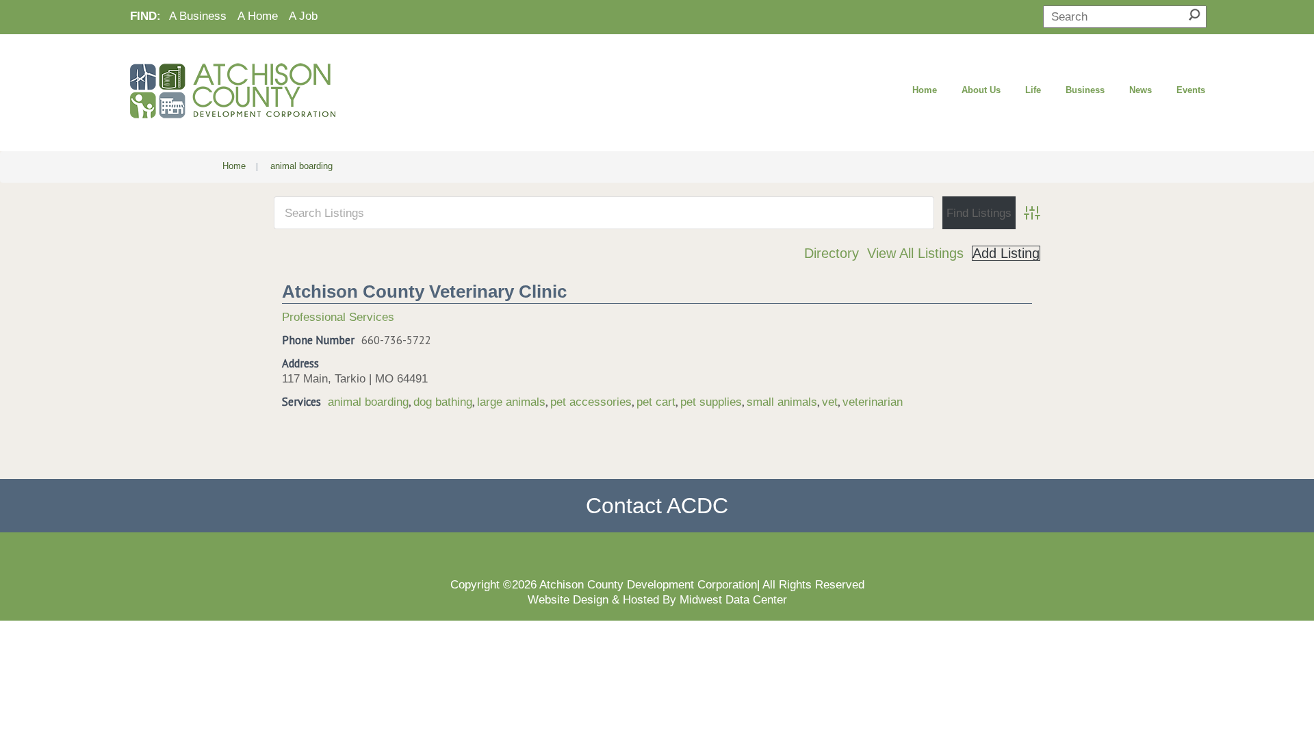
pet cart (655, 402)
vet (830, 402)
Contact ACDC (657, 505)
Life (1033, 90)
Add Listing (1006, 253)
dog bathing (442, 402)
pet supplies (711, 402)
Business (1085, 90)
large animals (511, 402)
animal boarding (368, 402)
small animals (782, 402)
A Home (257, 16)
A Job (303, 16)
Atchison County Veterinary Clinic (424, 291)
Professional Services (338, 317)
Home (924, 90)
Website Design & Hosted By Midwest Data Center (657, 599)
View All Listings (915, 253)
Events (1190, 90)
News (1140, 90)
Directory (831, 253)
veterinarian (872, 402)
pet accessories (591, 402)
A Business (198, 16)
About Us (981, 90)
